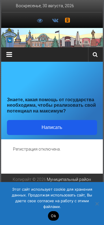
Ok (53, 215)
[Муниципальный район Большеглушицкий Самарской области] (52, 37)
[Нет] (97, 204)
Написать (52, 127)
